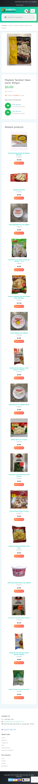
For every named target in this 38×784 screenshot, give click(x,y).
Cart (3, 758)
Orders (4, 761)
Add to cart (19, 163)
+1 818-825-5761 (8, 719)
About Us (4, 740)
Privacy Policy (6, 748)
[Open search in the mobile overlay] (19, 17)
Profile (4, 763)
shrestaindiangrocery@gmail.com (13, 721)
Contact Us (5, 743)
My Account (19, 5)
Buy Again (4, 766)
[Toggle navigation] (32, 11)
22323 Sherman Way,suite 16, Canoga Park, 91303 (18, 724)
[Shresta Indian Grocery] (9, 10)
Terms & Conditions (7, 750)
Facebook (6, 729)
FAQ (3, 745)
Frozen (10, 25)
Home (3, 738)
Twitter (14, 729)
